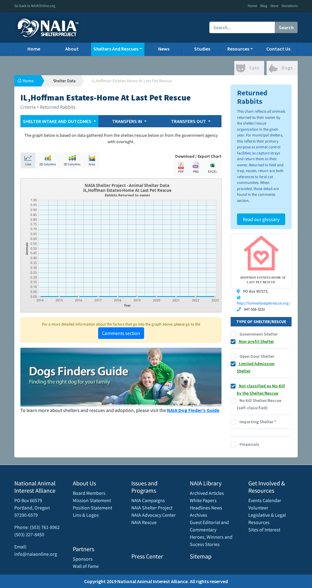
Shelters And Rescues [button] (116, 49)
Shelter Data (64, 80)
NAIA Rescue (144, 522)
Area (92, 164)
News (163, 49)
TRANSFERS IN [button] (127, 121)
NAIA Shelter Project (151, 508)
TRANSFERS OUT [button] (189, 121)
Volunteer (258, 508)
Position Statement (92, 508)
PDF (181, 171)
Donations (290, 5)
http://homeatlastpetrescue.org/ (263, 303)
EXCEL (212, 171)
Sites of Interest (264, 529)
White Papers (203, 500)
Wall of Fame (86, 566)
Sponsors (83, 559)
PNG (196, 171)
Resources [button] (238, 49)
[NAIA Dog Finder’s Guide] (121, 376)
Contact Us (278, 49)
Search (286, 27)
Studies (202, 49)
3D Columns (72, 164)
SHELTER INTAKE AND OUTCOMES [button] (57, 121)
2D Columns (47, 164)
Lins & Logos (86, 515)
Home (252, 5)
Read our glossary (261, 219)
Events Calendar (264, 500)
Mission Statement (92, 500)
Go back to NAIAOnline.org (34, 5)
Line (28, 164)
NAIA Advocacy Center (153, 515)
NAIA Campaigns (148, 500)
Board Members (89, 493)
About (72, 49)
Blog (263, 5)
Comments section (121, 333)
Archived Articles (207, 493)
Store (274, 5)
